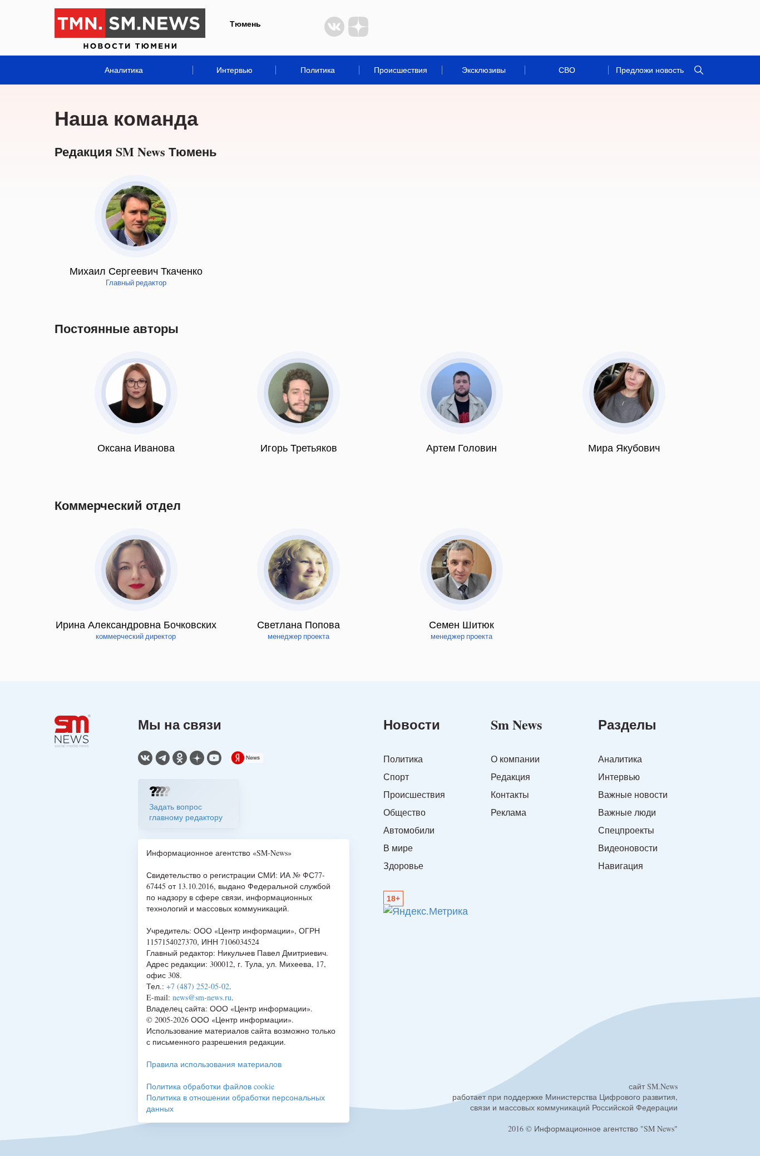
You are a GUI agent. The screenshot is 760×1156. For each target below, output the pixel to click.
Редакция (510, 776)
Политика (317, 70)
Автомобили (409, 830)
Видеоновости (628, 848)
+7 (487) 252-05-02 (197, 986)
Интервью (234, 70)
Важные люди (627, 812)
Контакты (510, 794)
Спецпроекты (626, 830)
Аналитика (124, 70)
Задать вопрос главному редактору (186, 811)
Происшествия (400, 70)
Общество (404, 812)
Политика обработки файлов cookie (210, 1086)
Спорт (396, 776)
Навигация (620, 865)
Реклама (508, 812)
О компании (515, 759)
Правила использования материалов (214, 1064)
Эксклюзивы (484, 70)
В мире (398, 848)
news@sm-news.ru (201, 997)
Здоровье (403, 865)
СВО (567, 70)
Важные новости (633, 794)
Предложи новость (650, 70)
